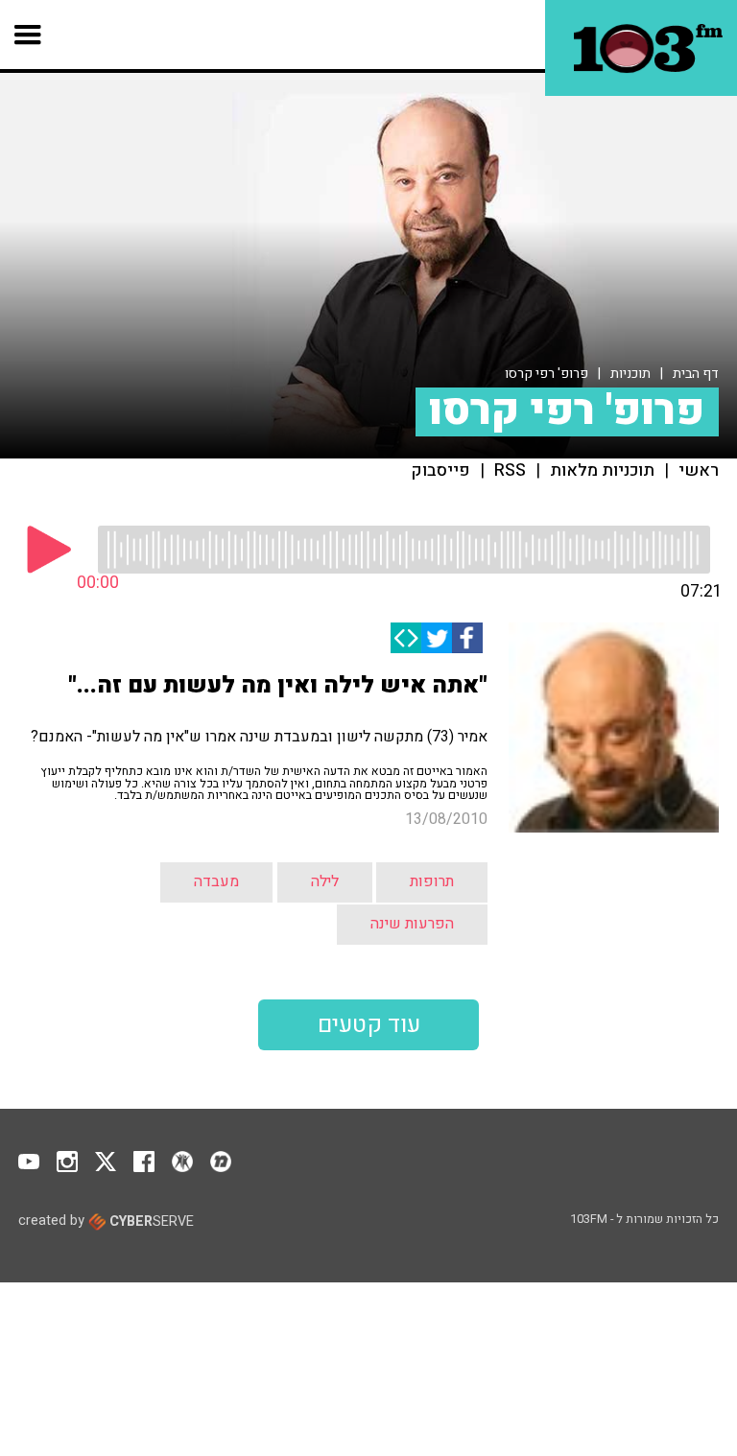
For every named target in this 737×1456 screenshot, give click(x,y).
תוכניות (630, 374)
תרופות (432, 881)
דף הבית (696, 374)
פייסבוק (441, 471)
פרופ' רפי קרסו (546, 374)
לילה (325, 881)
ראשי (698, 471)
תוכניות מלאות (602, 471)
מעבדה (216, 881)
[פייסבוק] (467, 637)
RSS (510, 471)
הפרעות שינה (412, 923)
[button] (28, 34)
